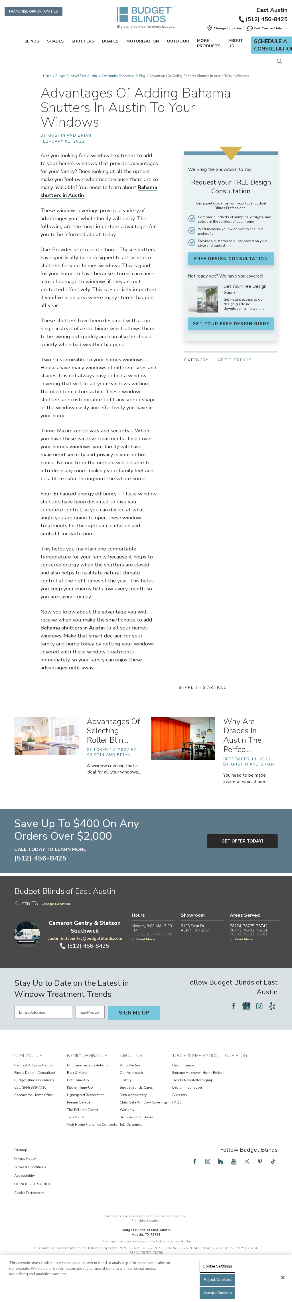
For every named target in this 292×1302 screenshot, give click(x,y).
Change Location (55, 904)
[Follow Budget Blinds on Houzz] (220, 1161)
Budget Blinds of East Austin (76, 76)
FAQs (176, 1102)
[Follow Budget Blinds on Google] (246, 1006)
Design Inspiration (187, 1087)
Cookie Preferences (29, 1192)
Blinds (32, 41)
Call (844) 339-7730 (30, 1087)
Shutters (83, 41)
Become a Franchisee (136, 1117)
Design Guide (183, 1065)
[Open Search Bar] (279, 61)
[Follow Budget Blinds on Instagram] (259, 1006)
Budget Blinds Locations (34, 1080)
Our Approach (131, 1072)
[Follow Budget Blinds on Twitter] (247, 1161)
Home (47, 76)
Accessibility (24, 1175)
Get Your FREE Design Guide (230, 324)
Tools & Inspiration (195, 1055)
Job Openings (131, 1124)
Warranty (127, 1109)
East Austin (271, 10)
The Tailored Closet (82, 1109)
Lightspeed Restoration (86, 1095)
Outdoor (178, 41)
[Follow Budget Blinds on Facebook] (233, 1006)
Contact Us (28, 1055)
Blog (142, 76)
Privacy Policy (25, 1158)
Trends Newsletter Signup (192, 1080)
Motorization (142, 41)
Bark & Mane (77, 1072)
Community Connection (118, 76)
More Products (208, 43)
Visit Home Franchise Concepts (92, 1124)
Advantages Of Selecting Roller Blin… (113, 731)
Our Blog (236, 1055)
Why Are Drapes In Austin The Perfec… (242, 735)
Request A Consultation (33, 1065)
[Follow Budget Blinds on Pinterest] (260, 1161)
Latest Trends (233, 360)
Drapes (110, 41)
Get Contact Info (268, 28)
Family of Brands (87, 1055)
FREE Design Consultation (231, 259)
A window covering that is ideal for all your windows (114, 769)
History (125, 1080)
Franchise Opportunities (33, 11)
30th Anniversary (133, 1095)
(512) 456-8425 (266, 19)
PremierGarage (78, 1102)
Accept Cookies (217, 1292)
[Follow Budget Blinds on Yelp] (272, 1006)
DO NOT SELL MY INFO (32, 1184)
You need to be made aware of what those (245, 778)
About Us (235, 43)
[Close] (283, 1277)
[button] (224, 28)
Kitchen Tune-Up (80, 1087)
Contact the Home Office (33, 1095)
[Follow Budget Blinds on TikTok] (273, 1161)
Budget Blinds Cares (136, 1087)
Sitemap (20, 1150)
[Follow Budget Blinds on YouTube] (233, 1161)
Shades (55, 41)
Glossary (179, 1095)
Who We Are (130, 1065)
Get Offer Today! (242, 841)
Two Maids (76, 1117)
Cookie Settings (217, 1266)
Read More (145, 939)
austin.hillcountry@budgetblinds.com (84, 938)
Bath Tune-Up (78, 1080)
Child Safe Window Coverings (144, 1102)
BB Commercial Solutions (87, 1065)
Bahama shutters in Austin (72, 627)
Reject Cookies (217, 1279)
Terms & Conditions (30, 1167)
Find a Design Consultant (34, 1072)
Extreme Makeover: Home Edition (198, 1072)
